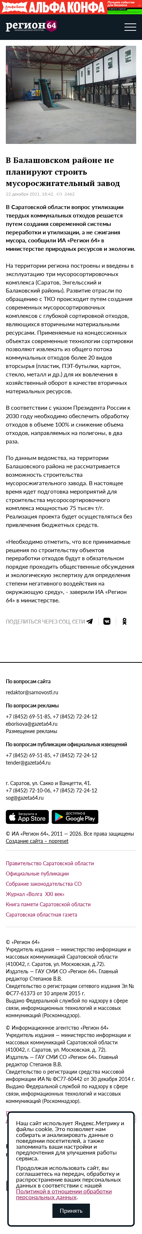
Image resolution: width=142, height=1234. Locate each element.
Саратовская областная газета (41, 914)
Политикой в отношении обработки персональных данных (64, 1194)
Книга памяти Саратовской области (48, 904)
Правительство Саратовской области (50, 863)
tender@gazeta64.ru (28, 762)
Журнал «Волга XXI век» (35, 893)
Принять (71, 1210)
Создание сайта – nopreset (37, 840)
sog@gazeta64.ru (25, 797)
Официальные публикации (37, 873)
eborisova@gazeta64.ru (32, 723)
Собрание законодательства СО (44, 883)
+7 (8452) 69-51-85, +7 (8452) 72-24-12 (51, 716)
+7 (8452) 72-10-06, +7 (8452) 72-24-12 (51, 790)
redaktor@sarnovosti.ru (32, 692)
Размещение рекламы (31, 731)
